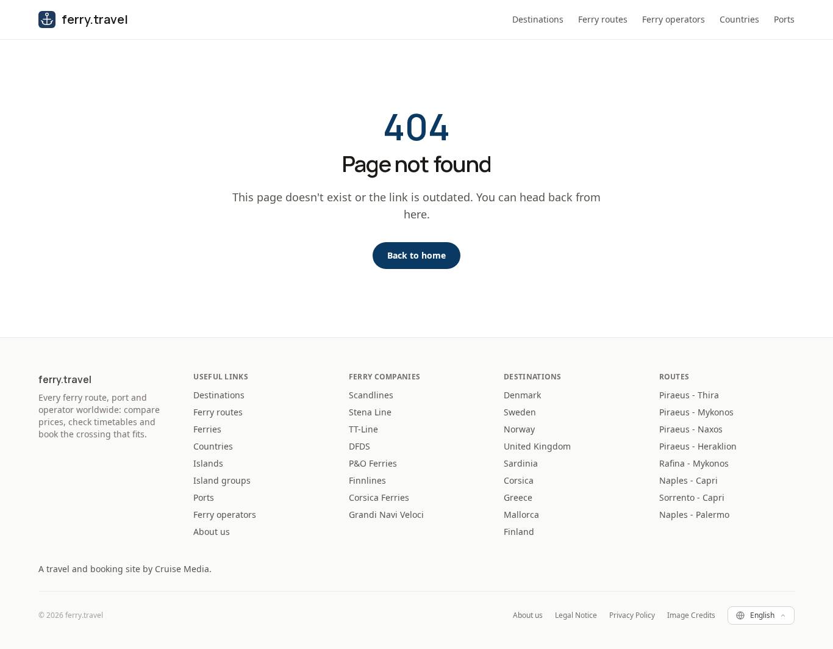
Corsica (519, 480)
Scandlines (371, 395)
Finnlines (367, 480)
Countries (739, 19)
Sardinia (521, 463)
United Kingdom (537, 446)
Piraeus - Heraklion (698, 446)
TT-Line (363, 429)
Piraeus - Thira (689, 395)
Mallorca (521, 514)
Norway (519, 429)
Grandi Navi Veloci (386, 514)
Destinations (537, 19)
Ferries (207, 429)
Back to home (416, 255)
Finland (519, 531)
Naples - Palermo (694, 514)
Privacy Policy (632, 615)
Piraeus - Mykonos (696, 412)
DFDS (359, 446)
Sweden (520, 412)
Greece (518, 497)
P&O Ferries (373, 463)
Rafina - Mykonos (694, 463)
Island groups (222, 480)
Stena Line (370, 412)
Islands (208, 463)
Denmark (522, 395)
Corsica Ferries (379, 497)
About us (211, 531)
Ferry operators (673, 19)
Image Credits (691, 615)
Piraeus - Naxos (691, 429)
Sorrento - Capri (691, 497)
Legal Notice (576, 615)
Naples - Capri (688, 480)
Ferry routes (602, 19)
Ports (784, 19)
